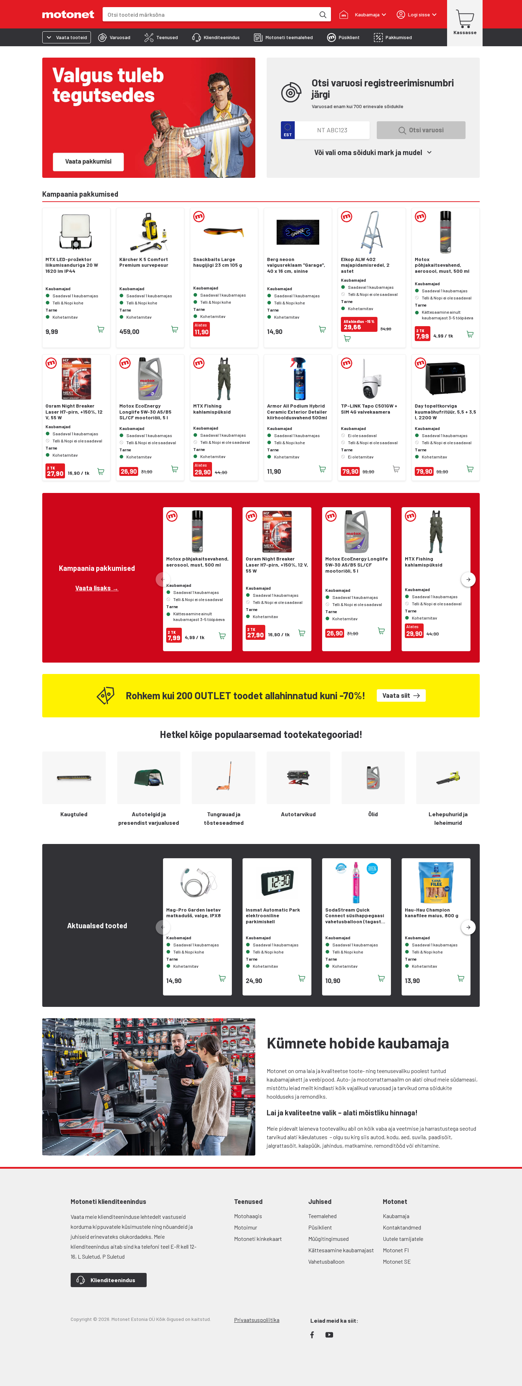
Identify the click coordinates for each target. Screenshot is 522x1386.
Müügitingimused (328, 1238)
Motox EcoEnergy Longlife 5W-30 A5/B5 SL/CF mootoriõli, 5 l (145, 412)
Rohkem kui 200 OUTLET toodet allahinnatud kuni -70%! (245, 695)
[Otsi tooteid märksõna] (322, 14)
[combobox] (209, 14)
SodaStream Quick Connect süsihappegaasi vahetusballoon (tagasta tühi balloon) (354, 916)
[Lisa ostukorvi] (100, 329)
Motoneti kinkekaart (258, 1238)
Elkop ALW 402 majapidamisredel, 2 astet (365, 265)
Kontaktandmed (402, 1227)
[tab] (114, 37)
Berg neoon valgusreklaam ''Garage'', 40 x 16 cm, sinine (296, 265)
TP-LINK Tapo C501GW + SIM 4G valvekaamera (369, 409)
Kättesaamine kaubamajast (341, 1250)
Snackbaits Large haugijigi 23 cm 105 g (217, 262)
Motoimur (245, 1227)
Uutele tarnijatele (403, 1238)
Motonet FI (396, 1250)
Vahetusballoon (326, 1261)
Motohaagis (248, 1215)
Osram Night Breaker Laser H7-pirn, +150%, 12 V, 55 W (74, 412)
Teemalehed (322, 1215)
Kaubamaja (396, 1215)
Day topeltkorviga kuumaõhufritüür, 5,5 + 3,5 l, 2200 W (445, 412)
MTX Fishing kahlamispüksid (212, 409)
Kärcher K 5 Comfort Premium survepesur (143, 262)
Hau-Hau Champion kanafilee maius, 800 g (431, 913)
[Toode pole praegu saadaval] (396, 469)
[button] (468, 580)
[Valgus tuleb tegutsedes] (148, 118)
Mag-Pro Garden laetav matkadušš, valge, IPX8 (193, 913)
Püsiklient (320, 1227)
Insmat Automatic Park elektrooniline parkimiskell (273, 916)
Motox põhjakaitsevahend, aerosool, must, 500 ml (442, 265)
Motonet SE (397, 1261)
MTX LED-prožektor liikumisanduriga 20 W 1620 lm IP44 (71, 265)
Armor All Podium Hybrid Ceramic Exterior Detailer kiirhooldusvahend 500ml (297, 412)
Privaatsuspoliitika (256, 1319)
